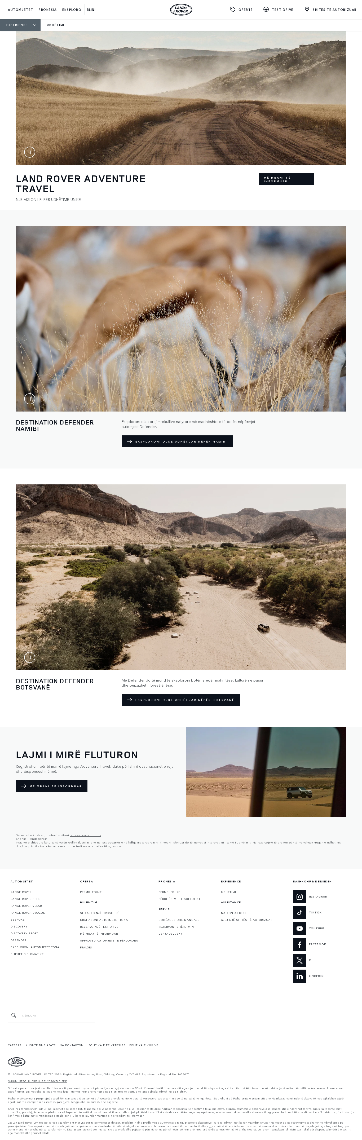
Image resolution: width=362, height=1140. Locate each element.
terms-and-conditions (85, 835)
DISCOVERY (19, 926)
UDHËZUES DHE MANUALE (178, 920)
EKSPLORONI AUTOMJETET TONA (35, 947)
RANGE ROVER (21, 892)
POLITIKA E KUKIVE (143, 1045)
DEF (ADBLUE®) (170, 933)
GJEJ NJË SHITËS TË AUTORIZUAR (246, 920)
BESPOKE (18, 919)
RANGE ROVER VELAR (26, 906)
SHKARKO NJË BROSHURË (100, 913)
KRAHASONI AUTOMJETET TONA (104, 920)
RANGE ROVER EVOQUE (28, 912)
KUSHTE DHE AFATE (40, 1045)
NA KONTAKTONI (233, 913)
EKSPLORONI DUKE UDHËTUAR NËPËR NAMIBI (181, 441)
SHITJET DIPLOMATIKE (27, 954)
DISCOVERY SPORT (24, 933)
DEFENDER (19, 940)
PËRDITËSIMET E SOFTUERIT (179, 899)
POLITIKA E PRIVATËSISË (107, 1045)
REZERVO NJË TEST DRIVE (99, 927)
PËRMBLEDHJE (91, 892)
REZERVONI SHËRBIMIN (176, 927)
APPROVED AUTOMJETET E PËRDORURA (109, 940)
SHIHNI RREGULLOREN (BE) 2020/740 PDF (37, 1081)
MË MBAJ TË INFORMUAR (99, 933)
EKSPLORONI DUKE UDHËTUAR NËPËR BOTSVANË (185, 700)
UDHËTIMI (228, 892)
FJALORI (86, 947)
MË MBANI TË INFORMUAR (277, 179)
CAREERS (14, 1045)
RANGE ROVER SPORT (26, 899)
